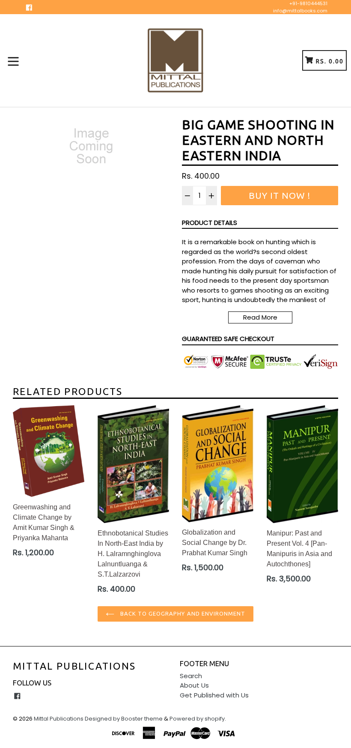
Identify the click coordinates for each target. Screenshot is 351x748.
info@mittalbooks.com (300, 10)
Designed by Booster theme (124, 719)
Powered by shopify (197, 719)
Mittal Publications (74, 666)
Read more (260, 317)
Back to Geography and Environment (182, 613)
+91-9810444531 (308, 3)
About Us (194, 685)
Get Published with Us (214, 695)
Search (191, 675)
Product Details (209, 222)
